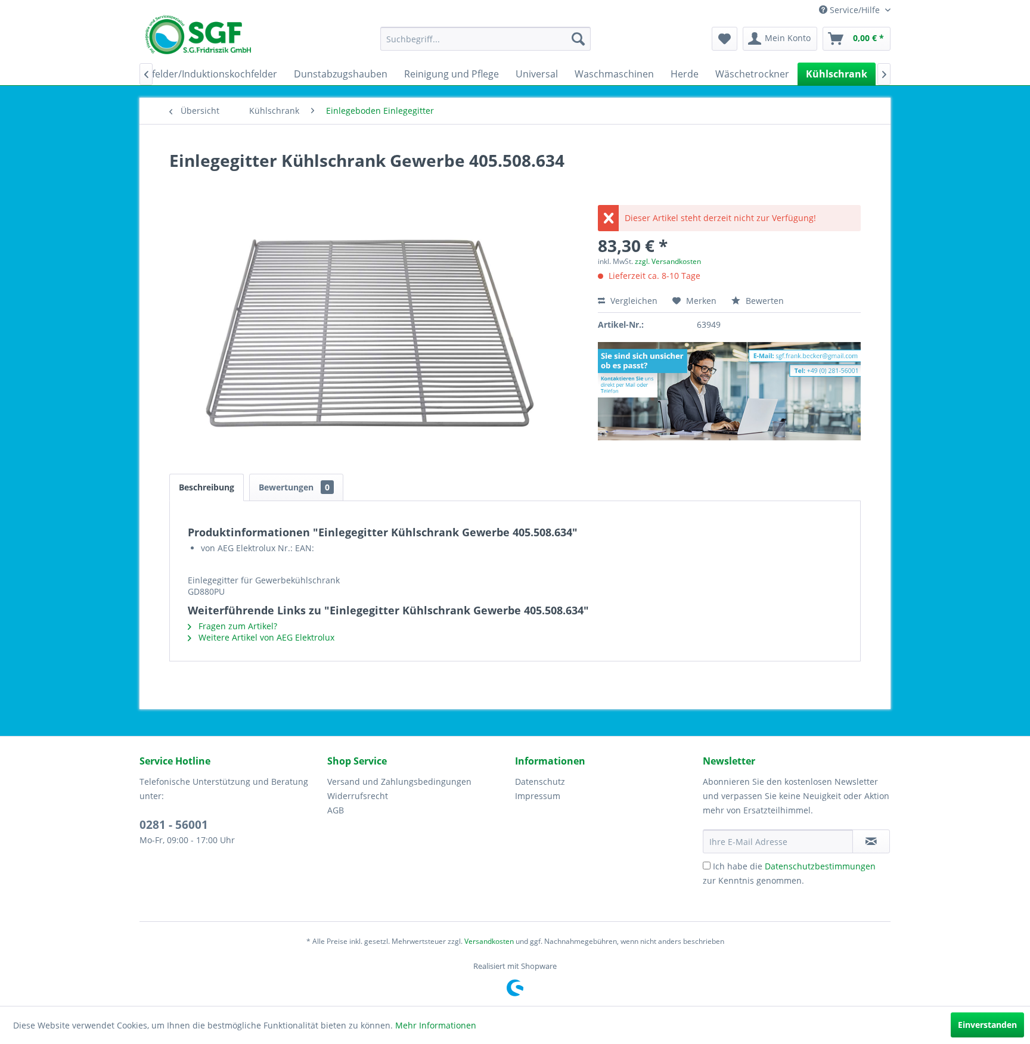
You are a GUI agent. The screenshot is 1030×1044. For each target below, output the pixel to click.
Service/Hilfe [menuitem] (854, 9)
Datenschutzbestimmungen (820, 866)
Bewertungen (294, 487)
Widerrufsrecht (357, 795)
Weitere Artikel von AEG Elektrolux (265, 637)
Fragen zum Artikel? (236, 626)
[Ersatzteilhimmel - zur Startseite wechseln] (198, 39)
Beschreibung (206, 487)
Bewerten (763, 300)
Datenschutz (540, 781)
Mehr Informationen (435, 1025)
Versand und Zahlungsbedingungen (399, 781)
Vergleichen (632, 300)
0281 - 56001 (173, 824)
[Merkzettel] (724, 39)
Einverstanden (987, 1024)
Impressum (537, 795)
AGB (335, 810)
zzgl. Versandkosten (668, 261)
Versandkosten (489, 941)
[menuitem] (485, 39)
